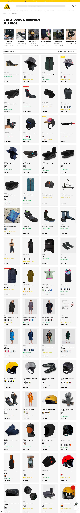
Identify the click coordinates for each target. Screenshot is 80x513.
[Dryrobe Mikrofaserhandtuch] (49, 492)
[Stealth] (27, 382)
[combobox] (40, 6)
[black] (24, 289)
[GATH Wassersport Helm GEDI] (68, 461)
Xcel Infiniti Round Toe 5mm (47, 226)
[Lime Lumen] (30, 382)
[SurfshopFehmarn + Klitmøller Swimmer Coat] (49, 275)
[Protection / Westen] (33, 34)
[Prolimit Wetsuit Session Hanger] (68, 184)
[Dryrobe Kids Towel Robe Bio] (30, 399)
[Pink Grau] (27, 350)
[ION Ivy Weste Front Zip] (68, 275)
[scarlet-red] (70, 289)
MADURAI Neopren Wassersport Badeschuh (48, 379)
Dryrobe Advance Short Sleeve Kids (11, 317)
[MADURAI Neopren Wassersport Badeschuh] (49, 367)
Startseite (4, 13)
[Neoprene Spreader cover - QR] (68, 123)
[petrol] (62, 107)
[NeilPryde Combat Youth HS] (30, 184)
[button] (76, 6)
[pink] (30, 320)
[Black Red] (51, 320)
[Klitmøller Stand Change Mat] (12, 215)
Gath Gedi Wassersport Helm (10, 378)
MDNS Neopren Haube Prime (29, 440)
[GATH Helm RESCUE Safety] (68, 492)
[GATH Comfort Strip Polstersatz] (30, 461)
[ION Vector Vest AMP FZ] (68, 93)
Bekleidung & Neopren (37, 10)
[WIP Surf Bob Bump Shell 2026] (68, 63)
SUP (17, 10)
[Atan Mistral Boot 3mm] (12, 123)
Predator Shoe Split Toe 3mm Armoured (10, 196)
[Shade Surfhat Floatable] (30, 63)
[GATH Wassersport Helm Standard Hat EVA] (68, 430)
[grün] (24, 259)
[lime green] (24, 412)
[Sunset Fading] (64, 77)
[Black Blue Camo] (48, 320)
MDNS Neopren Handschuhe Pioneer (11, 440)
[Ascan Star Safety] (30, 215)
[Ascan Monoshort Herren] (12, 245)
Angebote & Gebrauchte (49, 10)
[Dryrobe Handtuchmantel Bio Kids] (30, 306)
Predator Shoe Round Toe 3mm (67, 163)
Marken (57, 10)
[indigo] (64, 107)
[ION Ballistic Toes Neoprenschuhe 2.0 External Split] (68, 245)
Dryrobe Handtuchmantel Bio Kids (29, 317)
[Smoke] (48, 412)
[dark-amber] (67, 107)
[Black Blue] (8, 320)
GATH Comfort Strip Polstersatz (29, 471)
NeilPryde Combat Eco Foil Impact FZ (49, 74)
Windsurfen (7, 10)
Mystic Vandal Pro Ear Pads (47, 103)
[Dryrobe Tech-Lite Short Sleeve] (49, 336)
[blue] (32, 320)
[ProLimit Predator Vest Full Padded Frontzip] (12, 275)
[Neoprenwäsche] (46, 34)
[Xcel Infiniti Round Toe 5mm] (49, 215)
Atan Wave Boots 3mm (65, 226)
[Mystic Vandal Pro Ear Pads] (49, 93)
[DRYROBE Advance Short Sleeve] (49, 306)
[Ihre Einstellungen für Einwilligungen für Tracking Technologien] (2, 511)
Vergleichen (60, 51)
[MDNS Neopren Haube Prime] (30, 430)
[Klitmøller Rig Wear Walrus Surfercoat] (30, 245)
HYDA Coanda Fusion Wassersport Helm (30, 379)
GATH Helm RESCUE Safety (66, 503)
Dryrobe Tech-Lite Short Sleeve (48, 347)
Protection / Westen (33, 42)
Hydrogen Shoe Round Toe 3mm (10, 103)
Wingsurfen (23, 10)
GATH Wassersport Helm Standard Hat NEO (67, 379)
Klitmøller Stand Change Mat (10, 226)
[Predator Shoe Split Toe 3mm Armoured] (12, 184)
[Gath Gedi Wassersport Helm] (12, 367)
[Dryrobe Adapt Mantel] (68, 306)
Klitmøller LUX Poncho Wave (28, 286)
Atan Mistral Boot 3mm (8, 133)
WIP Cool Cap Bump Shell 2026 (48, 133)
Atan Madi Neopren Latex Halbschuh (11, 409)
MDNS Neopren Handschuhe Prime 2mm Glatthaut (67, 410)
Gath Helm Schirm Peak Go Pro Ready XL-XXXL (11, 504)
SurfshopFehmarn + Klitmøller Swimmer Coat (48, 287)
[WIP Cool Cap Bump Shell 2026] (49, 123)
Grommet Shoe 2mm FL (27, 163)
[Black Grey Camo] (46, 320)
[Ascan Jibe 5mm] (30, 93)
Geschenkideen (65, 10)
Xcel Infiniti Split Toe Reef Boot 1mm (11, 74)
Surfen (29, 10)
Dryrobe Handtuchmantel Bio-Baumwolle (10, 348)
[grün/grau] (46, 290)
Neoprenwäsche (46, 42)
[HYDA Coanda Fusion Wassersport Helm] (30, 367)
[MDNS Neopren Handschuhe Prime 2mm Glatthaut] (68, 399)
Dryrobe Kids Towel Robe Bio (28, 409)
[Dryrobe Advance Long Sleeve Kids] (30, 336)
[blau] (67, 351)
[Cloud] (64, 351)
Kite (13, 10)
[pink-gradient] (64, 289)
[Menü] (78, 502)
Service (72, 10)
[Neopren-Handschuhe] (21, 34)
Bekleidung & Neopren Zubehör (11, 13)
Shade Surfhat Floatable (28, 74)
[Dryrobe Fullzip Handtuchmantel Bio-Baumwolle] (68, 336)
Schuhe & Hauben (9, 42)
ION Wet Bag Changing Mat (47, 195)
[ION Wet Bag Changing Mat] (49, 184)
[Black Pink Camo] (43, 320)
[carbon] (62, 382)
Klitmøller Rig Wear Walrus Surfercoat (30, 256)
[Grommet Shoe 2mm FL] (30, 153)
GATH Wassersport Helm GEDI (66, 471)
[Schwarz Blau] (30, 350)
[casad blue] (70, 107)
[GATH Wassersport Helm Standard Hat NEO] (68, 367)
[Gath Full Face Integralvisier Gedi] (49, 399)
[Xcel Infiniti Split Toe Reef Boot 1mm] (12, 63)
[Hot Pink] (8, 351)
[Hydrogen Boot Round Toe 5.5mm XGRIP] (49, 153)
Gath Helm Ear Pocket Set (28, 503)
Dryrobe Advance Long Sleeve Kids (30, 347)
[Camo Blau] (32, 350)
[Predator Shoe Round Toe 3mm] (68, 153)
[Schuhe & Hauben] (9, 34)
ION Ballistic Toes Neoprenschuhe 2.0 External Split (68, 257)
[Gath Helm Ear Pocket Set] (30, 492)
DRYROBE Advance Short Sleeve (48, 317)
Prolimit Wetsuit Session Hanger (67, 195)
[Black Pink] (11, 320)
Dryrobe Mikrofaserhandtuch (47, 503)
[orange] (6, 351)
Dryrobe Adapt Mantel (65, 317)
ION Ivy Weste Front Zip (65, 286)
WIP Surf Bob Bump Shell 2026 (67, 74)
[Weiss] (24, 137)
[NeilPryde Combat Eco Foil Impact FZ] (49, 63)
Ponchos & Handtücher (58, 42)
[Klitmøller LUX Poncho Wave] (30, 275)
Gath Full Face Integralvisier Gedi (48, 409)
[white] (8, 381)
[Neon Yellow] (14, 381)
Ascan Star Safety (26, 226)
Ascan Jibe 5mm (26, 103)
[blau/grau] (51, 290)
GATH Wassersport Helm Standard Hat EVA (67, 441)
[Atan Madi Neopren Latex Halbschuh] (12, 399)
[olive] (30, 289)
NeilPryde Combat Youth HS (28, 195)
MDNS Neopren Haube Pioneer (48, 440)
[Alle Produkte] (71, 34)
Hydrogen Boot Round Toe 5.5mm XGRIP (48, 164)
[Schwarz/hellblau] (48, 290)
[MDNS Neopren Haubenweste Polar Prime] (12, 461)
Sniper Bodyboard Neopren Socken (49, 471)
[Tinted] (46, 412)
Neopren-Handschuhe (21, 42)
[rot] (27, 137)
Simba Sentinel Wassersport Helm (30, 133)
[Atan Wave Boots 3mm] (68, 215)
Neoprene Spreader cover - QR (67, 133)
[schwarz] (30, 259)
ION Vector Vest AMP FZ (65, 103)
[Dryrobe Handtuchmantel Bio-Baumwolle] (12, 336)
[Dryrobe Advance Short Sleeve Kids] (12, 306)
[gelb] (67, 382)
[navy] (27, 320)
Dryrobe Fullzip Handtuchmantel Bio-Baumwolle (68, 348)
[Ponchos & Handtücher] (58, 34)
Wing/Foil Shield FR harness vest (48, 256)
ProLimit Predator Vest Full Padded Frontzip (11, 287)
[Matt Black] (11, 381)
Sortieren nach (6, 51)
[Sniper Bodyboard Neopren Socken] (49, 461)
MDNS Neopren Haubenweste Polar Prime (11, 472)
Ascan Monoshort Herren (9, 256)
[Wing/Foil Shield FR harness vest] (49, 245)
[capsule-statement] (67, 289)
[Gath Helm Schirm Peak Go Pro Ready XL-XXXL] (12, 492)
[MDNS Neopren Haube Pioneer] (49, 430)
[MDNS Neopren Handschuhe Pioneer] (12, 430)
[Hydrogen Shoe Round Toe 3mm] (12, 93)
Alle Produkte (71, 41)
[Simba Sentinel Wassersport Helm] (30, 123)
